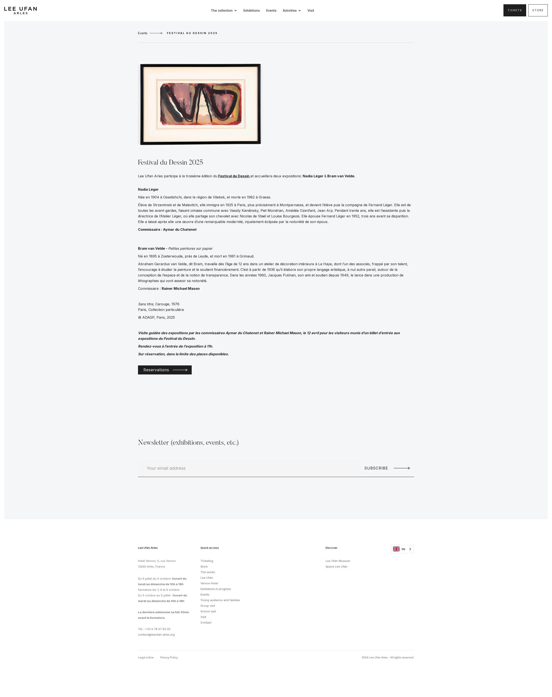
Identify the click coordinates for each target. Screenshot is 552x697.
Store (538, 10)
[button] (225, 10)
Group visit (208, 605)
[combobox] (402, 549)
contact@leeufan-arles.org (156, 634)
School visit (208, 611)
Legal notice (146, 657)
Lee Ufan (207, 577)
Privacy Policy (169, 657)
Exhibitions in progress (216, 589)
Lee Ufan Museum (338, 561)
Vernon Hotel (209, 583)
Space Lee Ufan (336, 566)
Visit (310, 10)
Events (271, 10)
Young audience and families (220, 600)
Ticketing (207, 561)
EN (403, 549)
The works (208, 572)
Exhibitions (251, 10)
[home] (20, 10)
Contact (206, 622)
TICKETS (515, 10)
